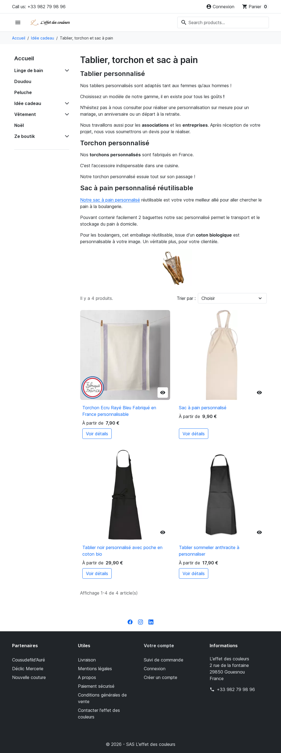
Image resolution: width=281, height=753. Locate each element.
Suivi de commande (163, 660)
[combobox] (223, 22)
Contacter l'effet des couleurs (99, 713)
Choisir (208, 298)
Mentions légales (95, 668)
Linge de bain (28, 70)
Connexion (154, 668)
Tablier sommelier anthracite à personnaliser (209, 551)
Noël (19, 125)
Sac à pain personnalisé (202, 407)
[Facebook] (130, 621)
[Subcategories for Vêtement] (66, 114)
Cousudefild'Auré (28, 660)
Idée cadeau (27, 103)
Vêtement (25, 114)
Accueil (24, 58)
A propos (87, 677)
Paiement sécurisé (96, 686)
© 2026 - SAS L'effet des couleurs (140, 744)
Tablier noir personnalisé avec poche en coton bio (122, 551)
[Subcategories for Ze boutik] (66, 136)
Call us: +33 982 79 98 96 (39, 6)
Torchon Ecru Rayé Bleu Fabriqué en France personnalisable (119, 411)
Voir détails (97, 433)
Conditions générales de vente (102, 698)
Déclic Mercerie (27, 668)
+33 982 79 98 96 (236, 689)
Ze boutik (24, 136)
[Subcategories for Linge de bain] (66, 70)
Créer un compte (160, 677)
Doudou (22, 81)
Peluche (23, 92)
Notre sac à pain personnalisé (110, 200)
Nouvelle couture (29, 677)
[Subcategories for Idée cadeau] (66, 103)
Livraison (87, 660)
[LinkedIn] (151, 621)
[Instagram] (140, 621)
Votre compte (159, 645)
